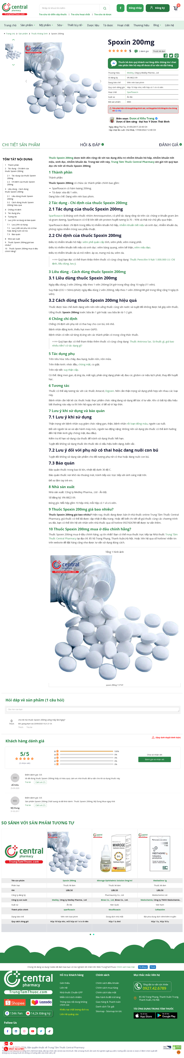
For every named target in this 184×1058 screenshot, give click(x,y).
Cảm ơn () (40, 782)
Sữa (59, 25)
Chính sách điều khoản (107, 983)
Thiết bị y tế (74, 25)
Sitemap (100, 1011)
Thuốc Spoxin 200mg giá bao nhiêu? (19, 243)
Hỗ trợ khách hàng (72, 975)
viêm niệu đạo (142, 247)
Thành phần (13, 165)
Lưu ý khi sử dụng (20, 224)
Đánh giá (170, 144)
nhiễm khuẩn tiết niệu (131, 225)
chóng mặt (84, 364)
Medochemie (147, 900)
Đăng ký (160, 7)
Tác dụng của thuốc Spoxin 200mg (21, 177)
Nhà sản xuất (14, 239)
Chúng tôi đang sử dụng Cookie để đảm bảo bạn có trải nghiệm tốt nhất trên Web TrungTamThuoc (81, 967)
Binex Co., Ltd (107, 900)
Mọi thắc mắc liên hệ (147, 975)
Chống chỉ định (14, 209)
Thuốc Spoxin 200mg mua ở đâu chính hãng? (21, 250)
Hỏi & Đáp (91, 144)
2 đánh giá (144, 51)
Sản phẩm (26, 25)
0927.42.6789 (154, 988)
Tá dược (108, 25)
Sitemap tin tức (114, 1011)
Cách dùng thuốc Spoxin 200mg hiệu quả (20, 203)
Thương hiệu (141, 25)
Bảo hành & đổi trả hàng (108, 997)
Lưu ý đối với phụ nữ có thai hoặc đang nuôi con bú (22, 229)
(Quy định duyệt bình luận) (168, 737)
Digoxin (109, 391)
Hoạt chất (123, 25)
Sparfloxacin (132, 92)
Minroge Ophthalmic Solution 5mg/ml (114, 880)
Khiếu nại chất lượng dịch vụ (74, 1009)
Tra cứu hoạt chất (80, 14)
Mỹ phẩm (45, 25)
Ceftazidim (160, 909)
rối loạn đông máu (137, 423)
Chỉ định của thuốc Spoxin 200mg (21, 183)
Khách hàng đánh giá (25, 740)
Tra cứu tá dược (102, 14)
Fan (16, 1013)
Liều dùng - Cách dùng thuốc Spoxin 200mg (16, 190)
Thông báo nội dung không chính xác (73, 1003)
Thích (21, 727)
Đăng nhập (135, 7)
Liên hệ (169, 25)
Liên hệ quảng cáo (69, 1014)
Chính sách (102, 975)
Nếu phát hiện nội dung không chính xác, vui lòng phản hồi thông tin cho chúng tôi (144, 109)
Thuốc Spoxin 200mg (61, 157)
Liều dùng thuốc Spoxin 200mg (20, 197)
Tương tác (12, 216)
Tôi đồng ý (143, 967)
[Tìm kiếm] (104, 8)
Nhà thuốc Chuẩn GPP (71, 992)
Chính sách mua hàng (107, 987)
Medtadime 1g (160, 880)
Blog (156, 25)
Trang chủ (10, 25)
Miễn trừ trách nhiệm (71, 997)
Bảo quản (16, 234)
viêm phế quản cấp (93, 242)
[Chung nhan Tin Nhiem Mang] (167, 1048)
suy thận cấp (71, 369)
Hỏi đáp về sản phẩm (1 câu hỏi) (35, 700)
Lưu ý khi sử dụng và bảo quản (22, 220)
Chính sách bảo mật (126, 967)
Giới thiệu (65, 983)
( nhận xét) (24, 763)
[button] (90, 934)
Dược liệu (93, 25)
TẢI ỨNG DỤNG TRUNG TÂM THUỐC (154, 1008)
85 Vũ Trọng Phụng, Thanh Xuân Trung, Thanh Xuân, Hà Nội (159, 998)
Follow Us (10, 1022)
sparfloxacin (69, 909)
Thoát (152, 967)
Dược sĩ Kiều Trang (141, 118)
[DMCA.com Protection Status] (177, 1048)
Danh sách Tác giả (105, 1006)
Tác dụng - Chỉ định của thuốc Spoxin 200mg (17, 169)
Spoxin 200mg (69, 880)
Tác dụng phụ (14, 213)
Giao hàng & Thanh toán (108, 1001)
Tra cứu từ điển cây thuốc (53, 14)
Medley (130, 72)
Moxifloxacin (115, 909)
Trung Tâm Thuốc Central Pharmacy (133, 161)
